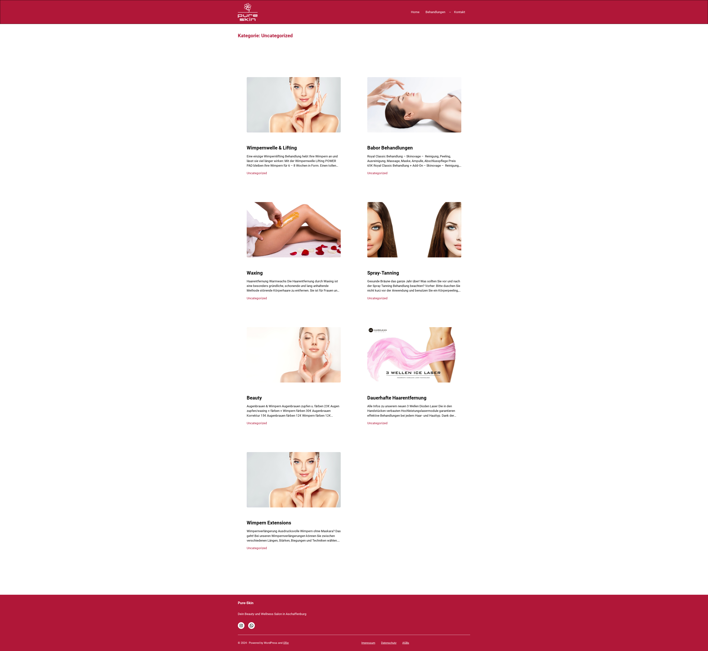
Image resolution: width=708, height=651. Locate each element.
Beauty (254, 398)
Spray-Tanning (383, 273)
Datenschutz (388, 643)
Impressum (368, 643)
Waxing (255, 273)
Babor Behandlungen (390, 148)
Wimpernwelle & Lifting (272, 148)
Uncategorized (257, 173)
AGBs (405, 643)
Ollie (286, 643)
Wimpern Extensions (269, 523)
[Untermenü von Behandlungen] (450, 12)
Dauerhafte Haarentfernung (396, 398)
